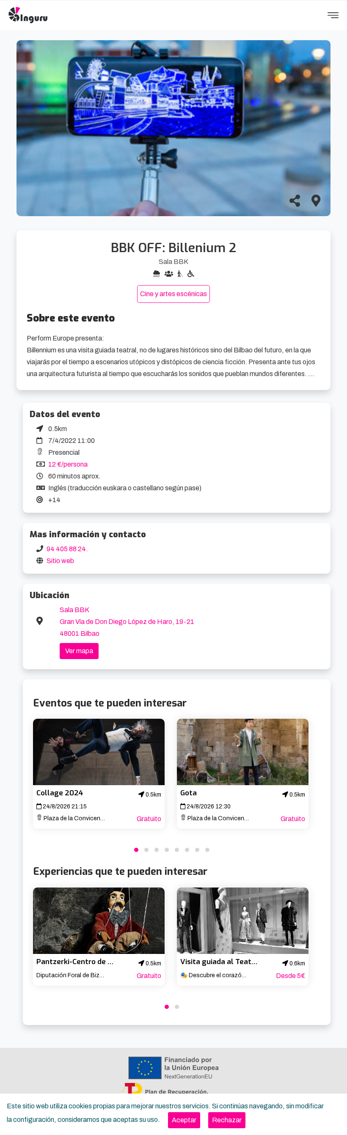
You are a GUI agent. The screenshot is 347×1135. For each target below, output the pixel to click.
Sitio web (60, 560)
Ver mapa (79, 650)
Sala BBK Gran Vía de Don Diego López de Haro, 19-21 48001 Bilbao (127, 621)
